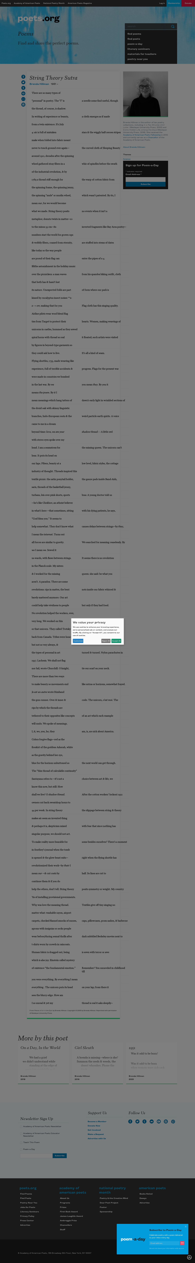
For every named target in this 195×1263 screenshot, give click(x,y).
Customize (78, 641)
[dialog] (97, 631)
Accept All (116, 641)
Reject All (106, 641)
